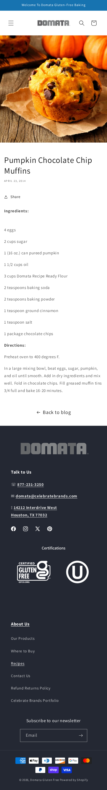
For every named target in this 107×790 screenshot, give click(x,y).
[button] (11, 23)
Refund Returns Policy (30, 688)
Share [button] (15, 196)
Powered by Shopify (74, 780)
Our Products (23, 638)
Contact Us (20, 675)
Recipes (17, 663)
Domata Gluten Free (44, 780)
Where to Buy (23, 651)
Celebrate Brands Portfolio (35, 700)
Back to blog (57, 412)
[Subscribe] (81, 735)
